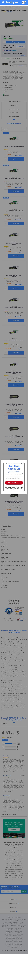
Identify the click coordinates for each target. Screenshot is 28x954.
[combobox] (23, 2)
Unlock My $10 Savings (14, 483)
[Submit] (22, 2)
